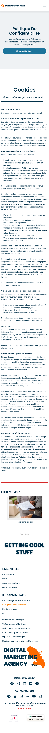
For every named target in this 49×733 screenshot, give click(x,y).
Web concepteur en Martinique (16, 628)
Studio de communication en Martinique (20, 641)
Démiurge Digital (15, 5)
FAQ (4, 613)
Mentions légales (25, 522)
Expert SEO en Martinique (13, 637)
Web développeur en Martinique (16, 632)
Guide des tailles (9, 587)
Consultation (8, 574)
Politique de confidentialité (14, 605)
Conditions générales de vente (16, 600)
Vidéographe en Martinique (14, 624)
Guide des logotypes (11, 583)
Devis (4, 579)
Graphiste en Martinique (13, 620)
